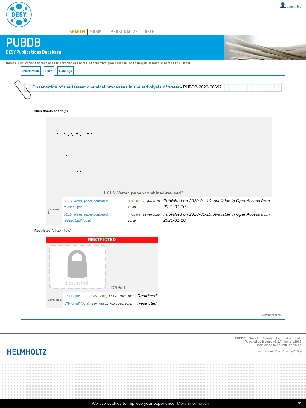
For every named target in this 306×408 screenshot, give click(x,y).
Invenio (267, 341)
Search (77, 32)
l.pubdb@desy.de (289, 344)
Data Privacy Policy (288, 351)
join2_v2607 (293, 341)
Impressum (265, 351)
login (300, 7)
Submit (97, 32)
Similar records (272, 314)
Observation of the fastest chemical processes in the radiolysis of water (107, 63)
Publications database (34, 63)
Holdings (65, 71)
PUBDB (45, 13)
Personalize (124, 32)
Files (49, 71)
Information (30, 71)
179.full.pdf (72, 296)
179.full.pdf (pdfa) (76, 303)
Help (150, 32)
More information (193, 403)
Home (10, 63)
